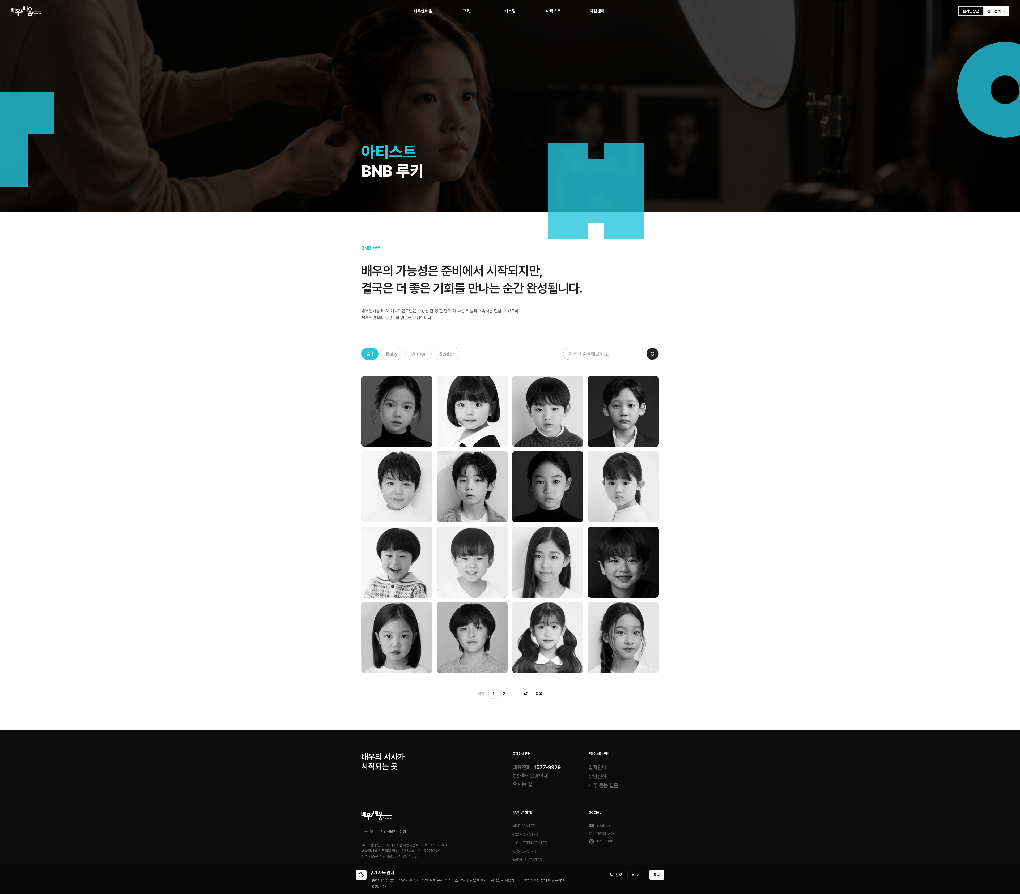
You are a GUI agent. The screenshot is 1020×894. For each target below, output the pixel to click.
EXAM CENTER (525, 834)
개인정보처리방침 (393, 831)
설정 (618, 875)
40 (526, 694)
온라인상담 (971, 11)
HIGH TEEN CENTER (530, 843)
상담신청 (597, 776)
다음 (539, 694)
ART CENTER (524, 826)
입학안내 (597, 767)
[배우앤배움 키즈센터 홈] (376, 815)
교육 (466, 11)
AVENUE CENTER (527, 860)
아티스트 (553, 11)
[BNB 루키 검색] (652, 354)
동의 (656, 875)
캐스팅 (510, 11)
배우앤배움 (423, 11)
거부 (640, 875)
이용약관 (367, 831)
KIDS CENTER (524, 851)
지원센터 (597, 11)
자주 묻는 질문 (603, 785)
